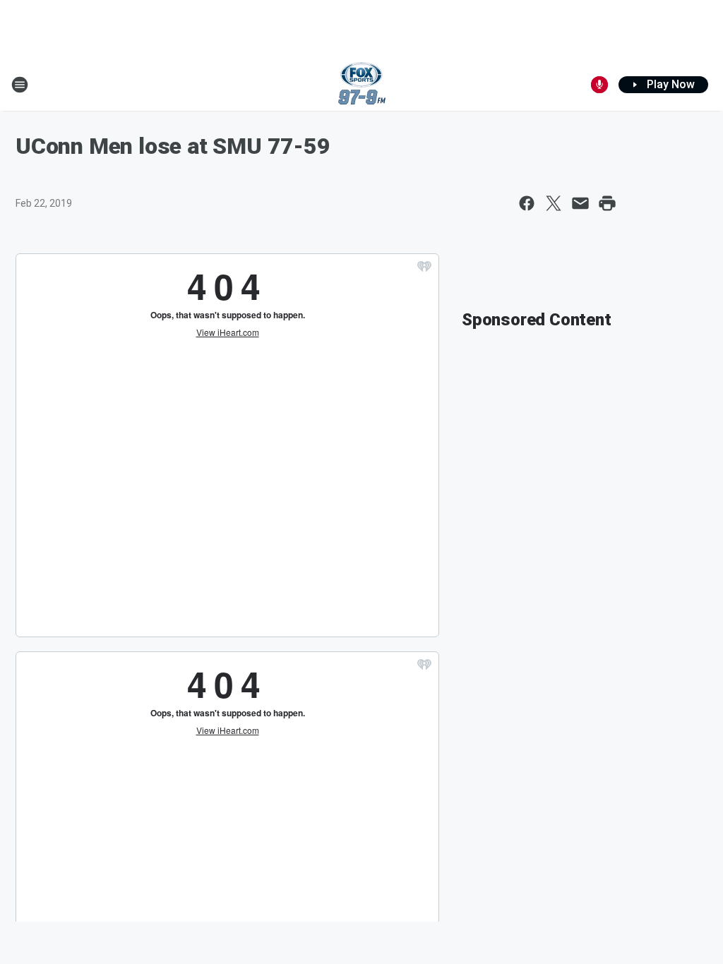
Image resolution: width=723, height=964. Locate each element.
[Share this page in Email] (580, 203)
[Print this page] (607, 203)
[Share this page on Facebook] (527, 203)
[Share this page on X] (553, 203)
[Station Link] (362, 84)
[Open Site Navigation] (19, 84)
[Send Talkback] (599, 84)
